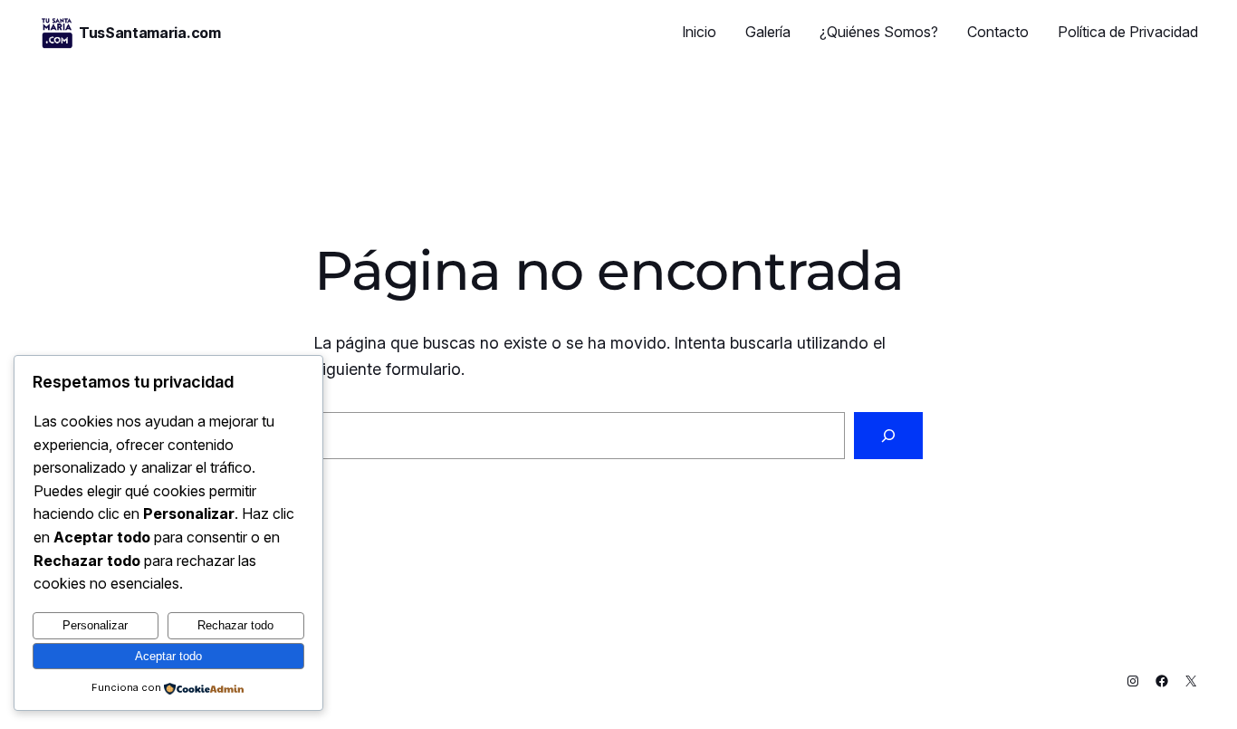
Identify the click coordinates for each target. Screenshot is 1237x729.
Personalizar (95, 625)
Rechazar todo (235, 625)
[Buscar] (888, 435)
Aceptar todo (168, 656)
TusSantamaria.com (150, 33)
